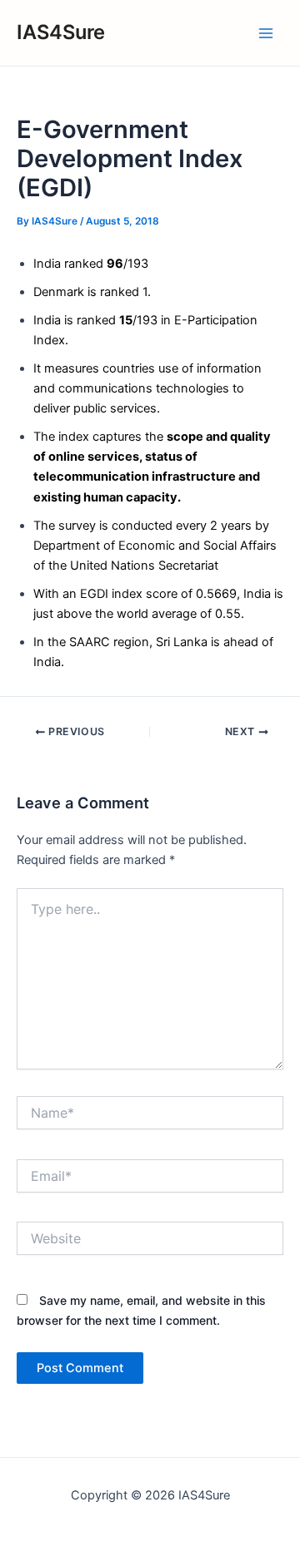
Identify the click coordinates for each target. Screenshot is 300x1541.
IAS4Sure (61, 32)
